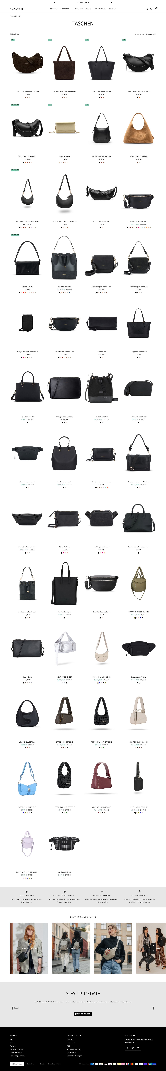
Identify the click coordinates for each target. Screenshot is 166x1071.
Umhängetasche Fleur (101, 547)
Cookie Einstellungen (74, 1056)
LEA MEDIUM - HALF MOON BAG (64, 221)
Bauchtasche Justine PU (27, 547)
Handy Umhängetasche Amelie (27, 352)
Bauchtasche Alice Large (101, 612)
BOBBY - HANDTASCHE (27, 807)
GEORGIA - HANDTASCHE (101, 807)
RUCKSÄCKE (64, 9)
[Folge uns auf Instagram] (132, 1047)
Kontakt (12, 1043)
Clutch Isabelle (64, 547)
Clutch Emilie (27, 677)
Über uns (70, 1040)
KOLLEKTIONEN (99, 9)
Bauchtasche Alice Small (138, 221)
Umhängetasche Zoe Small (101, 482)
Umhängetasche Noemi (138, 417)
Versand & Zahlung (16, 1049)
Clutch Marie (101, 352)
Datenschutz (71, 1053)
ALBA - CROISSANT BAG (101, 221)
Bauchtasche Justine (138, 677)
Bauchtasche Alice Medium (64, 352)
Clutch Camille (64, 156)
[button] (147, 9)
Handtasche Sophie (64, 612)
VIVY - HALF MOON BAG (101, 677)
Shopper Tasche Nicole (139, 352)
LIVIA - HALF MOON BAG (27, 156)
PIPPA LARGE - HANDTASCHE (64, 807)
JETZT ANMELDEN (83, 1014)
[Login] (151, 9)
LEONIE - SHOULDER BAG (101, 156)
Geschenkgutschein (17, 1056)
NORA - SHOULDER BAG (138, 156)
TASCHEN (53, 9)
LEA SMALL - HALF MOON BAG (27, 221)
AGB (68, 1046)
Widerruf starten (17, 1064)
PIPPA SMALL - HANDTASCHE (101, 742)
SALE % (88, 9)
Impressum (71, 1043)
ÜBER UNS (112, 9)
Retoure (13, 1046)
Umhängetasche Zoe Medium (138, 482)
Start (11, 16)
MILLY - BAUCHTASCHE (138, 807)
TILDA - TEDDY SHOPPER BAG (64, 91)
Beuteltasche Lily (102, 417)
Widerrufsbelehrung (74, 1049)
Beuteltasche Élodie (64, 482)
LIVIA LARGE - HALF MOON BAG (138, 91)
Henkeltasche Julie (27, 417)
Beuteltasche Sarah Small (27, 612)
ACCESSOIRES (77, 9)
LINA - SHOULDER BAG (27, 742)
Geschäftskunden (16, 1053)
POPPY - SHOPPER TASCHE (139, 612)
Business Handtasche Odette (138, 547)
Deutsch (29, 1064)
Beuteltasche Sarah (64, 287)
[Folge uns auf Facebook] (127, 1047)
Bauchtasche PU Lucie (27, 482)
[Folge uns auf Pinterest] (138, 1047)
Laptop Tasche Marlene (64, 417)
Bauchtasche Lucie (64, 872)
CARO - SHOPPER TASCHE (101, 91)
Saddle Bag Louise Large (138, 287)
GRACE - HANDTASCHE (64, 742)
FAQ (11, 1040)
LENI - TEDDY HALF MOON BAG (27, 91)
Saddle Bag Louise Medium (101, 287)
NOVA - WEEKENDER (64, 677)
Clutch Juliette (27, 287)
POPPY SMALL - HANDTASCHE (27, 872)
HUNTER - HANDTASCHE (139, 742)
